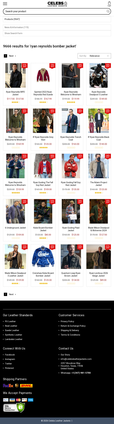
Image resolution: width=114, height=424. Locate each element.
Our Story (65, 354)
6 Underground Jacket (15, 228)
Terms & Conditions (70, 334)
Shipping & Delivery (70, 330)
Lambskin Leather (13, 339)
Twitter (8, 363)
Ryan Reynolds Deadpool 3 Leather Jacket (99, 94)
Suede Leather (12, 330)
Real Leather (11, 326)
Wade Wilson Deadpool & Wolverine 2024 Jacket (98, 230)
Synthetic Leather (13, 334)
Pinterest (9, 368)
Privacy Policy (67, 321)
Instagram (10, 359)
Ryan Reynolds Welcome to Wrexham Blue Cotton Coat (15, 185)
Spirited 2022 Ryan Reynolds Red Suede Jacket (43, 94)
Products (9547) (12, 19)
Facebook (10, 354)
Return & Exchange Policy (73, 326)
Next (11, 56)
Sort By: (83, 56)
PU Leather (10, 321)
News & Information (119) (17, 27)
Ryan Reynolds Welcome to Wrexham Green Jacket (15, 140)
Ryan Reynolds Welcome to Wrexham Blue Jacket (71, 94)
